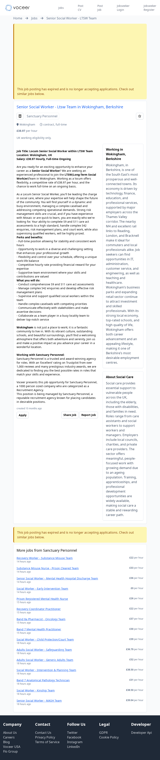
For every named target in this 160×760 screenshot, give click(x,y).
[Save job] (139, 116)
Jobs (61, 8)
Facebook (74, 737)
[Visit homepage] (17, 8)
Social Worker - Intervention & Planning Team (46, 670)
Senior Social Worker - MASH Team (39, 700)
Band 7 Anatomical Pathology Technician (43, 680)
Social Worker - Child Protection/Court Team (45, 639)
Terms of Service (47, 742)
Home (17, 18)
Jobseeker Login (123, 8)
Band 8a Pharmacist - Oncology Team (41, 619)
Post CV (80, 8)
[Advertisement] (80, 56)
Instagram (75, 742)
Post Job (100, 8)
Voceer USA (11, 747)
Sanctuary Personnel (42, 116)
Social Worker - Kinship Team (36, 690)
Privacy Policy (45, 737)
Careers (9, 737)
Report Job (88, 415)
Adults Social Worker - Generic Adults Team (45, 660)
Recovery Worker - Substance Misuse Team (45, 558)
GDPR (103, 732)
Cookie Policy (109, 737)
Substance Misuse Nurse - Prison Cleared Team (48, 568)
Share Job (69, 415)
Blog (6, 742)
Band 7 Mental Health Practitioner (39, 629)
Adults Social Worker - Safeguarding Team (44, 650)
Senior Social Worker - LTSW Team (71, 18)
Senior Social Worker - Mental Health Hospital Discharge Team (57, 578)
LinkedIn (73, 747)
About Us (10, 732)
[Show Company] (20, 116)
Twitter (72, 732)
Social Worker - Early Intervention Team (42, 588)
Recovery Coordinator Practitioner (39, 609)
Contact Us (43, 732)
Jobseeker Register (150, 8)
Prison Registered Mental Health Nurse (42, 599)
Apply (23, 415)
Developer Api (141, 732)
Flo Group (10, 751)
